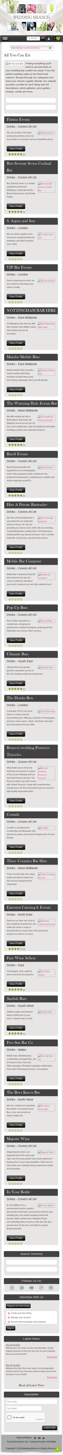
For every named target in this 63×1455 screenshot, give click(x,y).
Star (9, 154)
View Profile (15, 148)
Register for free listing (18, 1306)
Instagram (51, 1288)
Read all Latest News (31, 1385)
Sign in (10, 1328)
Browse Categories (25, 48)
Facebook (12, 1288)
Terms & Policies (24, 1438)
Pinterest (41, 1288)
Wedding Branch (31, 17)
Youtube (31, 1288)
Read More (52, 1357)
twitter (22, 1288)
